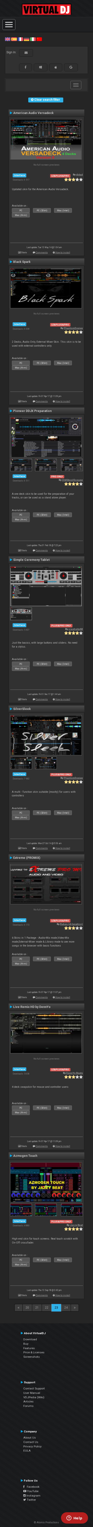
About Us (29, 1437)
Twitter (31, 1499)
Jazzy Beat (76, 1225)
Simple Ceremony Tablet (31, 560)
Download (30, 1339)
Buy (26, 1343)
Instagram (33, 1495)
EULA (27, 1450)
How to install (62, 252)
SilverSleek (22, 709)
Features (29, 1348)
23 (56, 1307)
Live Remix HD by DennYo (32, 1007)
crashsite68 (75, 629)
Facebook (32, 1486)
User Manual (31, 1393)
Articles (28, 1401)
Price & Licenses (33, 1352)
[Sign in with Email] (26, 53)
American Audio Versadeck (33, 113)
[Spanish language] (14, 39)
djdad (79, 174)
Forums (28, 1406)
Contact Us (30, 1442)
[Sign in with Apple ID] (55, 67)
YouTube (32, 1491)
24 (66, 1307)
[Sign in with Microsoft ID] (40, 67)
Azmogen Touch (25, 1156)
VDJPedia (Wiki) (33, 1397)
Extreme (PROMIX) (26, 858)
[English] (7, 39)
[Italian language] (32, 39)
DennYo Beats (74, 1073)
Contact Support (34, 1388)
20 (27, 1307)
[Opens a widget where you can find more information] (74, 1518)
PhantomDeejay (73, 328)
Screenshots (31, 1356)
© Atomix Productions (46, 1522)
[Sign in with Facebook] (25, 67)
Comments (42, 252)
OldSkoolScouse (72, 480)
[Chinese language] (39, 39)
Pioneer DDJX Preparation (32, 411)
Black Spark (22, 262)
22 (46, 1307)
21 (37, 1307)
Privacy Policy (32, 1446)
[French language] (20, 39)
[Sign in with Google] (71, 67)
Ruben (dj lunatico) (71, 924)
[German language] (26, 39)
